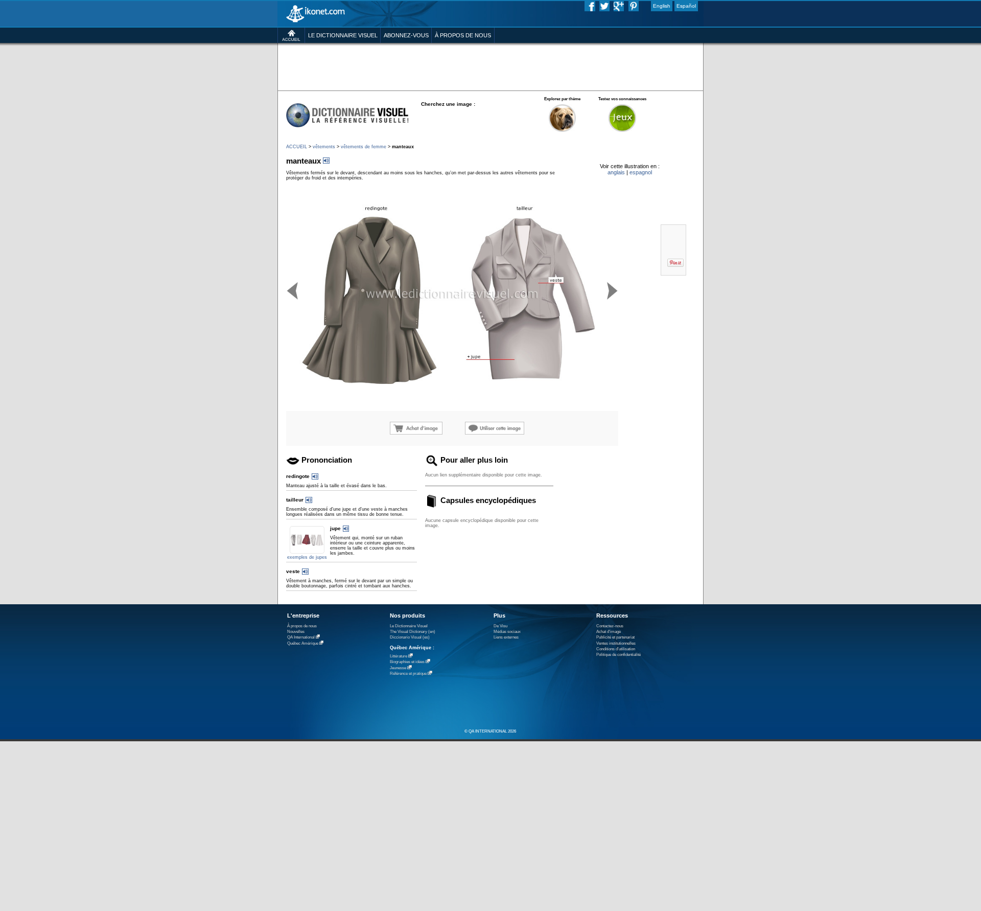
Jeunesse (398, 668)
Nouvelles (296, 631)
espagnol (640, 172)
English (661, 6)
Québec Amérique (302, 643)
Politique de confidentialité (618, 654)
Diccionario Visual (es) (410, 637)
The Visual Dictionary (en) (412, 631)
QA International (301, 637)
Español (686, 6)
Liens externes (506, 637)
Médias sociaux (507, 631)
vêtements (324, 146)
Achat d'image (608, 631)
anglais (616, 172)
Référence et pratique (408, 673)
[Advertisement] (490, 66)
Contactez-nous (609, 626)
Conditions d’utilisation (615, 649)
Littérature (398, 656)
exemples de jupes (307, 557)
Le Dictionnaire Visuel (409, 626)
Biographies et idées (407, 661)
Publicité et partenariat (615, 637)
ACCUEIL (296, 146)
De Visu (500, 626)
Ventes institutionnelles (616, 643)
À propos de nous (302, 626)
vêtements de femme (363, 146)
